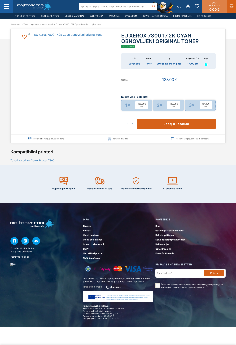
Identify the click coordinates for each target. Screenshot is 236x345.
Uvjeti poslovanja (92, 239)
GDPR (86, 249)
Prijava (214, 273)
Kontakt (87, 230)
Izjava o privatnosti (93, 244)
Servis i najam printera (155, 16)
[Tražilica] (153, 6)
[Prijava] (188, 6)
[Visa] (132, 269)
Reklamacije (162, 244)
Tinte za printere (50, 16)
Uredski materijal (74, 16)
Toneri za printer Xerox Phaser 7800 (32, 160)
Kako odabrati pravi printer (170, 239)
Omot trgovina (163, 249)
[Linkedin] (25, 241)
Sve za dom (131, 16)
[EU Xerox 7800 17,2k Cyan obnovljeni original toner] (34, 6)
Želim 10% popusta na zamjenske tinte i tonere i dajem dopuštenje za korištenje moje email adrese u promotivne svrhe (192, 285)
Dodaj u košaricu (176, 124)
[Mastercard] (117, 269)
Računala (114, 16)
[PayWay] (102, 269)
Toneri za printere (25, 16)
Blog (157, 226)
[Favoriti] (197, 6)
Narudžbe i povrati (93, 253)
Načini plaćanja (91, 258)
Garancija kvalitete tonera (169, 230)
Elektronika (96, 16)
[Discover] (148, 269)
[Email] (36, 241)
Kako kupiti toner (164, 235)
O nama (87, 226)
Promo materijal (182, 16)
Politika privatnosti (115, 281)
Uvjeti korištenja (135, 281)
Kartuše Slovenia (164, 253)
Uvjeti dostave (91, 235)
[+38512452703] (179, 6)
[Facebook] (14, 241)
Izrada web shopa (93, 286)
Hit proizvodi (204, 16)
